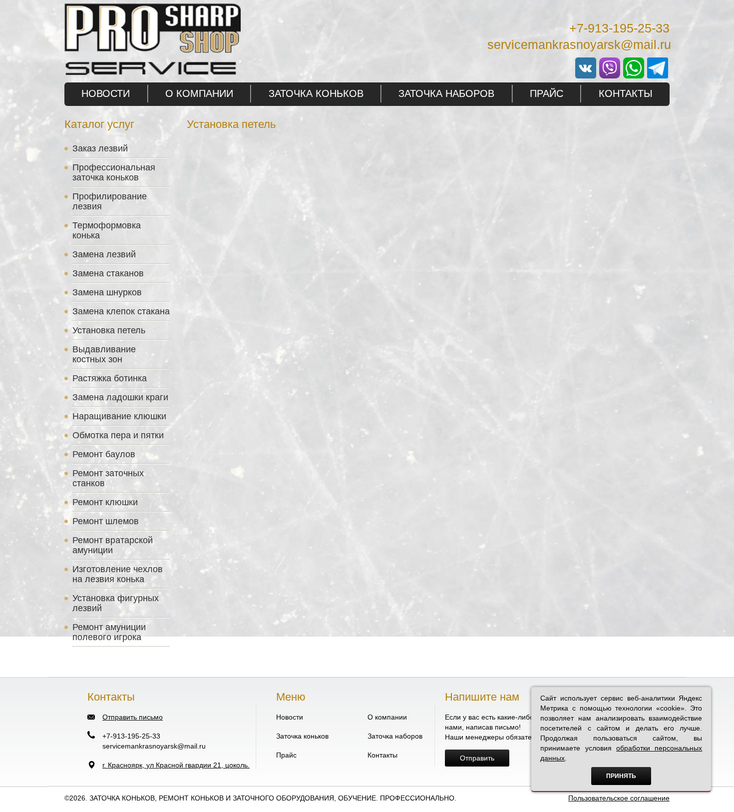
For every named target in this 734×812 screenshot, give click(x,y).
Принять (621, 776)
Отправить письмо (132, 717)
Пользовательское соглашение (619, 798)
